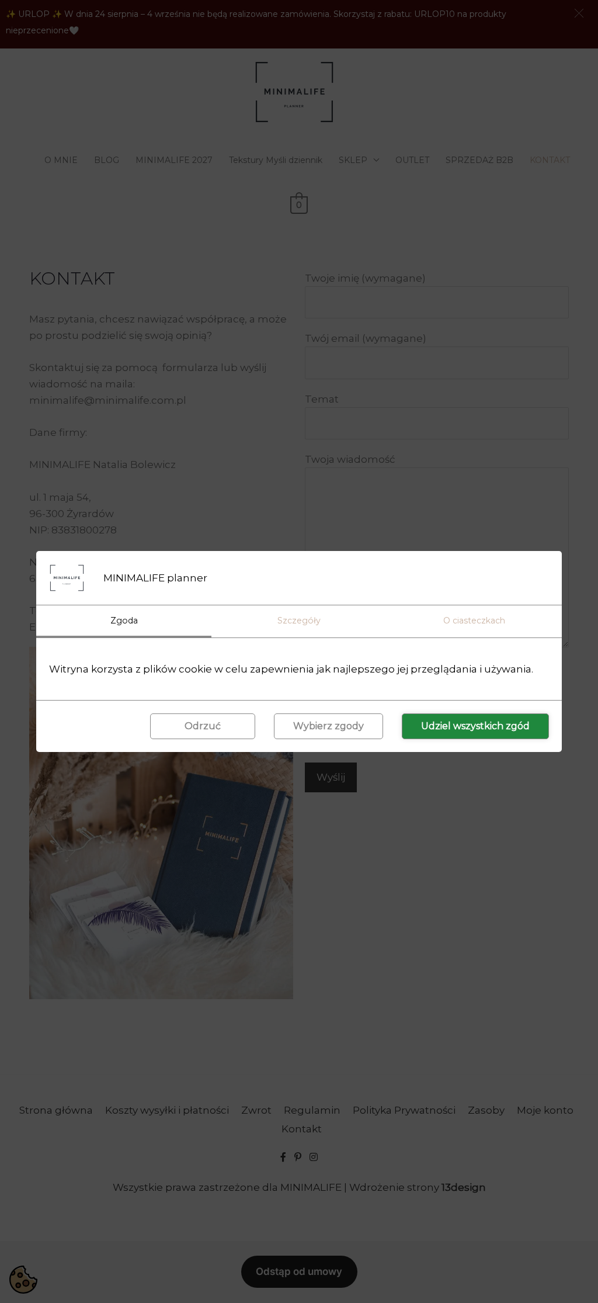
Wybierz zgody (328, 726)
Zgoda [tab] (124, 620)
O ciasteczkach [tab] (474, 620)
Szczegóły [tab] (299, 620)
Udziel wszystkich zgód (475, 726)
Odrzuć (203, 726)
